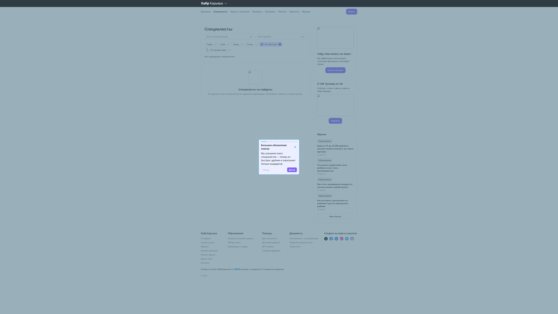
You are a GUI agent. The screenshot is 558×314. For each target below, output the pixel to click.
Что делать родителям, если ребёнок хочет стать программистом (332, 168)
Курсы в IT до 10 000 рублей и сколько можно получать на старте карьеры (335, 149)
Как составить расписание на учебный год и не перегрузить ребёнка (332, 203)
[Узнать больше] (335, 50)
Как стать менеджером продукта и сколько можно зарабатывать (334, 185)
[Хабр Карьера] (212, 3)
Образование (324, 141)
